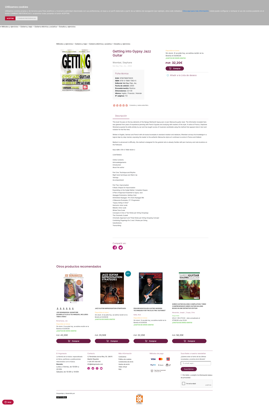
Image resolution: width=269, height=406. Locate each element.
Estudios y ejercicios (67, 27)
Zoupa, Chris (190, 312)
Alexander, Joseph (178, 312)
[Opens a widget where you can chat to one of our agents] (8, 402)
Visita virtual (123, 367)
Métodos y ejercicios (10, 27)
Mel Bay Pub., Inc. (130, 83)
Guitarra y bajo (26, 27)
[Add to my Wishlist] (168, 75)
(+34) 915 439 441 (94, 361)
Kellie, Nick (137, 315)
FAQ (120, 369)
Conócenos (122, 357)
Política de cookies (125, 359)
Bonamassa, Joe (61, 321)
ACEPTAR (10, 18)
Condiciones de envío (126, 362)
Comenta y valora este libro (138, 105)
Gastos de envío (124, 364)
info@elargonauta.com (95, 364)
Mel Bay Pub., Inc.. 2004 (122, 66)
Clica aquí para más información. (196, 11)
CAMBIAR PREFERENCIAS (26, 18)
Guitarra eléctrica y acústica (45, 27)
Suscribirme (188, 369)
